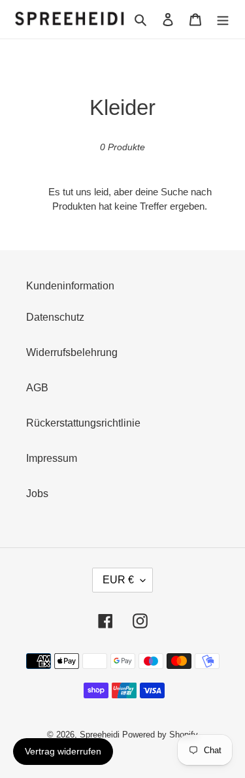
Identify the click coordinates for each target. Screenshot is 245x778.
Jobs (37, 493)
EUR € (118, 579)
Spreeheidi (100, 734)
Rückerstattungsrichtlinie (83, 423)
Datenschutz (55, 317)
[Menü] (223, 19)
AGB (37, 387)
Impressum (51, 458)
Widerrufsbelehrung (72, 352)
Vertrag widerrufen (63, 751)
